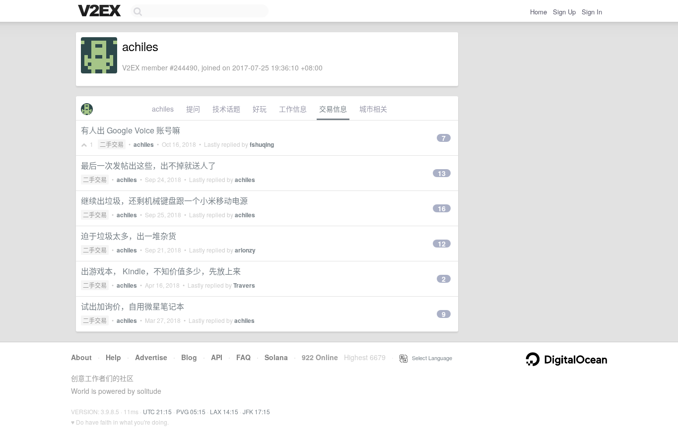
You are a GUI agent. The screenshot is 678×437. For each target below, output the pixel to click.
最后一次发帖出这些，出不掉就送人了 (148, 165)
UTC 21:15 (157, 411)
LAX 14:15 (224, 411)
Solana (276, 357)
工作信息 (293, 109)
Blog (189, 357)
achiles (163, 109)
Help (113, 357)
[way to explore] (101, 11)
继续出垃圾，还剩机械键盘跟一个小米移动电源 (164, 200)
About (81, 357)
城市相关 (373, 109)
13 (442, 173)
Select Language (429, 358)
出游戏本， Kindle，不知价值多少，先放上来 (161, 271)
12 (442, 244)
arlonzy (245, 250)
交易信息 (333, 109)
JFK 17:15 (256, 411)
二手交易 (112, 144)
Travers (244, 285)
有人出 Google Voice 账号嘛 (130, 130)
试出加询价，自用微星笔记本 (132, 306)
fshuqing (262, 144)
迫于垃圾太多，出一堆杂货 (128, 236)
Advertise (151, 357)
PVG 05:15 (190, 411)
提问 (193, 109)
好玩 (260, 109)
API (216, 357)
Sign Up (564, 11)
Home (538, 11)
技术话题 (226, 109)
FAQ (243, 357)
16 (442, 208)
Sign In (592, 11)
